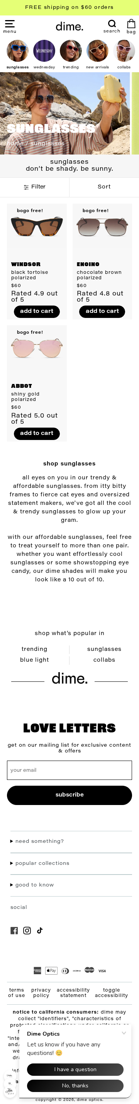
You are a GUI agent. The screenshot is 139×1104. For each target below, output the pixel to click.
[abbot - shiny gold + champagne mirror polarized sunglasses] (37, 347)
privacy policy (41, 993)
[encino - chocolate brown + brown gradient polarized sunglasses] (102, 226)
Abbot (21, 386)
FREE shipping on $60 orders (69, 7)
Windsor (26, 265)
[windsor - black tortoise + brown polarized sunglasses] (37, 226)
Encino (88, 265)
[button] (10, 31)
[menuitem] (111, 27)
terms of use (16, 993)
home (15, 144)
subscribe (70, 795)
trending (34, 649)
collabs (104, 660)
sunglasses (104, 649)
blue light (34, 660)
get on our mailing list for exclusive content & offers (69, 748)
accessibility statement (73, 993)
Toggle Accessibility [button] (111, 993)
